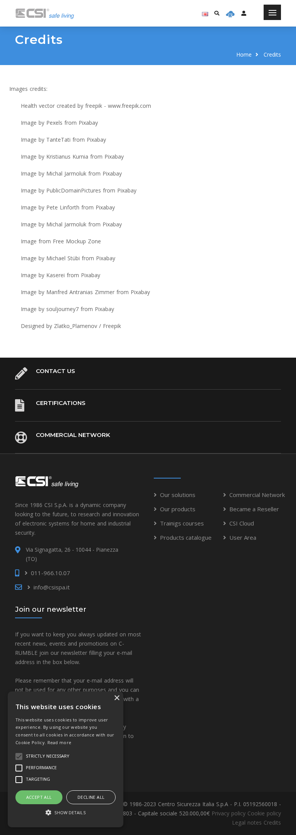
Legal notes (247, 822)
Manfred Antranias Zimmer (80, 292)
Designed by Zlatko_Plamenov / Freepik (71, 326)
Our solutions (177, 495)
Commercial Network (73, 434)
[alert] (65, 759)
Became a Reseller (254, 509)
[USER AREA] (243, 13)
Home (244, 54)
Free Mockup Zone (77, 241)
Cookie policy (264, 813)
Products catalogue (186, 537)
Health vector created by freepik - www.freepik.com (86, 105)
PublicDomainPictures (73, 190)
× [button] (116, 698)
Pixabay (88, 122)
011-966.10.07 (50, 573)
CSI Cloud (241, 523)
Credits (272, 822)
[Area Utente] (230, 13)
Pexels (54, 122)
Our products (177, 509)
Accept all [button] (39, 797)
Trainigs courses (182, 523)
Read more (59, 742)
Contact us (55, 371)
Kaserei (55, 275)
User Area (242, 537)
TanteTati (58, 139)
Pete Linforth (62, 207)
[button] (65, 812)
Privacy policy (229, 813)
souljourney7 (62, 309)
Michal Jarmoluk (66, 173)
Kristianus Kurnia (67, 156)
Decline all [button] (90, 797)
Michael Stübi (63, 258)
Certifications (61, 403)
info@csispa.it (52, 587)
